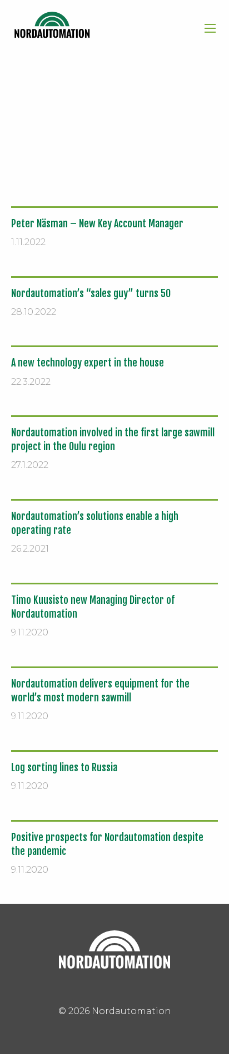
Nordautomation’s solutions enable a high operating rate (94, 523)
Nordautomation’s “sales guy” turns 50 (91, 293)
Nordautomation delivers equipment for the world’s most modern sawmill (100, 691)
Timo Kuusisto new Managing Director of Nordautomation (93, 607)
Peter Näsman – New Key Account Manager (97, 223)
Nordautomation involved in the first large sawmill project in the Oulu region (113, 439)
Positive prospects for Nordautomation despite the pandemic (107, 844)
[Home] (52, 24)
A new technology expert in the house (87, 363)
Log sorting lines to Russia (64, 767)
